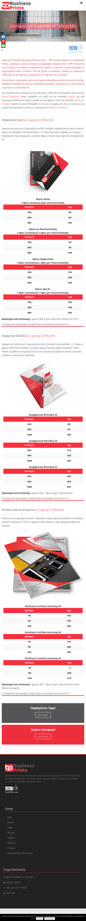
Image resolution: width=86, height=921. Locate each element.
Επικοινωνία (11, 848)
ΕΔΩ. (68, 324)
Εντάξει (39, 918)
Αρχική (10, 817)
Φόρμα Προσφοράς (43, 736)
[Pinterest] (3, 41)
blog (43, 103)
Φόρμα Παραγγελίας (43, 715)
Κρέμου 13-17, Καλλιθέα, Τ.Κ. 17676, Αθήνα (19, 877)
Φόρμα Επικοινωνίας (58, 107)
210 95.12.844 (10, 893)
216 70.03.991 (22, 887)
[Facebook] (3, 37)
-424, (16, 887)
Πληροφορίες (12, 842)
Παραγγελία (11, 837)
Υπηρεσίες (11, 822)
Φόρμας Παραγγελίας (10, 96)
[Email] (3, 46)
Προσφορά (11, 832)
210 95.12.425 (9, 887)
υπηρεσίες (72, 96)
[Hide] (2, 50)
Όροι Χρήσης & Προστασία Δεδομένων (20, 853)
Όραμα (10, 827)
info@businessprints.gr (13, 882)
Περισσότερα (50, 918)
